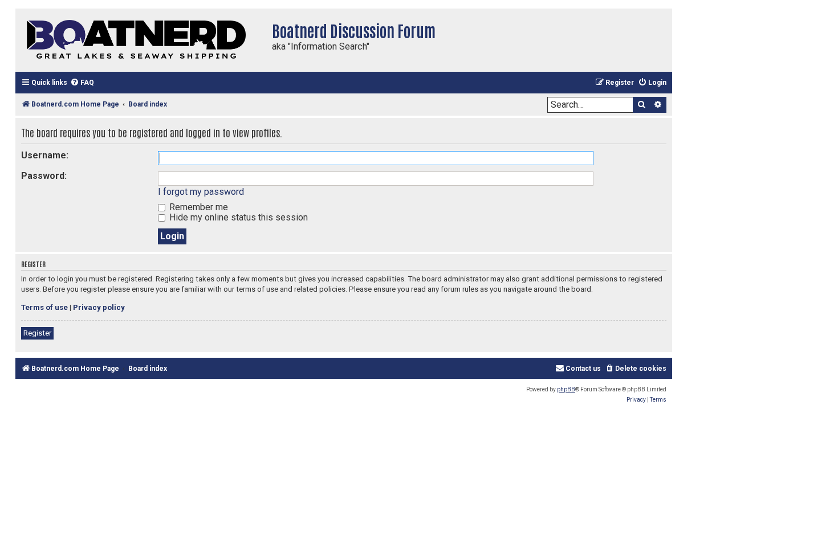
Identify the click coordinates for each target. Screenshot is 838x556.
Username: (44, 155)
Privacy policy (99, 307)
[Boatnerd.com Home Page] (140, 40)
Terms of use (44, 307)
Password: (44, 175)
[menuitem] (82, 83)
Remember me (197, 207)
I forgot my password (201, 191)
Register (37, 333)
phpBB (566, 389)
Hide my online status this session (237, 217)
